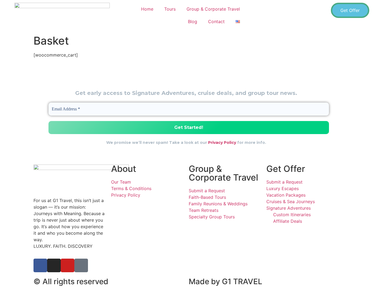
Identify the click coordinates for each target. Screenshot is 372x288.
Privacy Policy (222, 142)
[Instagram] (54, 265)
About (123, 168)
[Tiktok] (81, 265)
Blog (192, 21)
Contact (216, 21)
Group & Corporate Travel (213, 9)
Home (147, 9)
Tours (170, 9)
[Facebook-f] (40, 265)
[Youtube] (67, 265)
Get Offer (285, 168)
